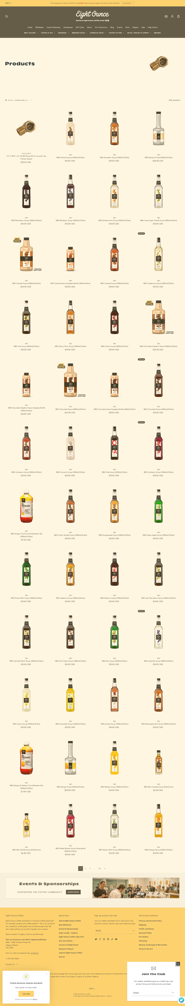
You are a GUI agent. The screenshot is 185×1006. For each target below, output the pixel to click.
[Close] (178, 964)
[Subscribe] (172, 993)
